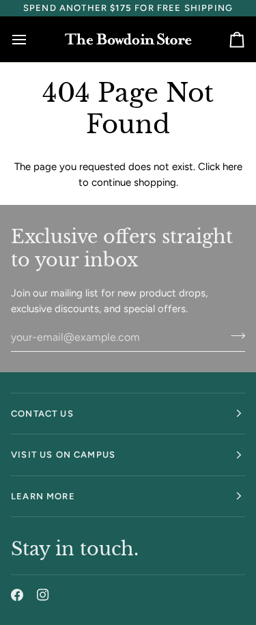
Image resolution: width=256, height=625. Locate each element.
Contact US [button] (42, 413)
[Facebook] (17, 595)
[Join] (234, 335)
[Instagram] (43, 595)
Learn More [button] (43, 496)
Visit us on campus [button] (63, 454)
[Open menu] (31, 39)
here (232, 167)
